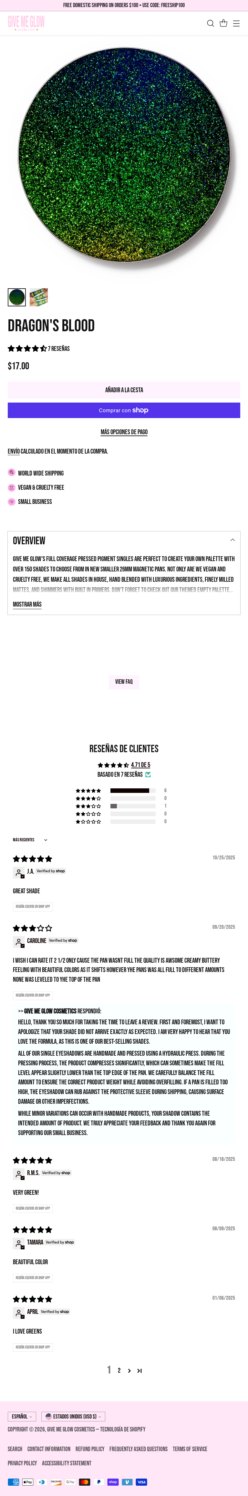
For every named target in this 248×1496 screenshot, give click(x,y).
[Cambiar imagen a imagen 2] (39, 297)
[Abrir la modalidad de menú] (236, 23)
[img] (32, 859)
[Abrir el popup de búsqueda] (210, 23)
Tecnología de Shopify (122, 1429)
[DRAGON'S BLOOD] (124, 159)
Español (19, 1416)
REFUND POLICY (90, 1449)
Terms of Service (190, 1449)
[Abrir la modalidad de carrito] (223, 23)
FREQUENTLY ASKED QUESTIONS (138, 1449)
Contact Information (48, 1449)
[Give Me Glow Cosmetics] (26, 23)
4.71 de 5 (140, 765)
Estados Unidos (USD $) (75, 1416)
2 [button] (119, 1371)
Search (15, 1449)
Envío (14, 451)
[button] (28, 349)
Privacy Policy (22, 1463)
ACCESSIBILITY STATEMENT (66, 1463)
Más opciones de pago (124, 432)
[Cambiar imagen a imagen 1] (17, 297)
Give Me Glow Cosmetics (71, 1429)
